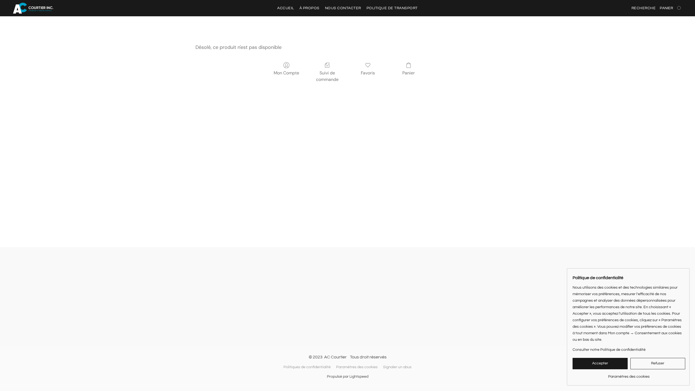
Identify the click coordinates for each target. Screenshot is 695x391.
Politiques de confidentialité (307, 367)
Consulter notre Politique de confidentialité (609, 350)
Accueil (285, 8)
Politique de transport (392, 8)
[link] (629, 374)
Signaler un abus (397, 367)
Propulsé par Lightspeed (347, 377)
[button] (33, 8)
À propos (309, 8)
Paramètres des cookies (357, 367)
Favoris (368, 73)
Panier (408, 73)
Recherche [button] (643, 8)
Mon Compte (286, 73)
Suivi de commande (327, 76)
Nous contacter (343, 8)
